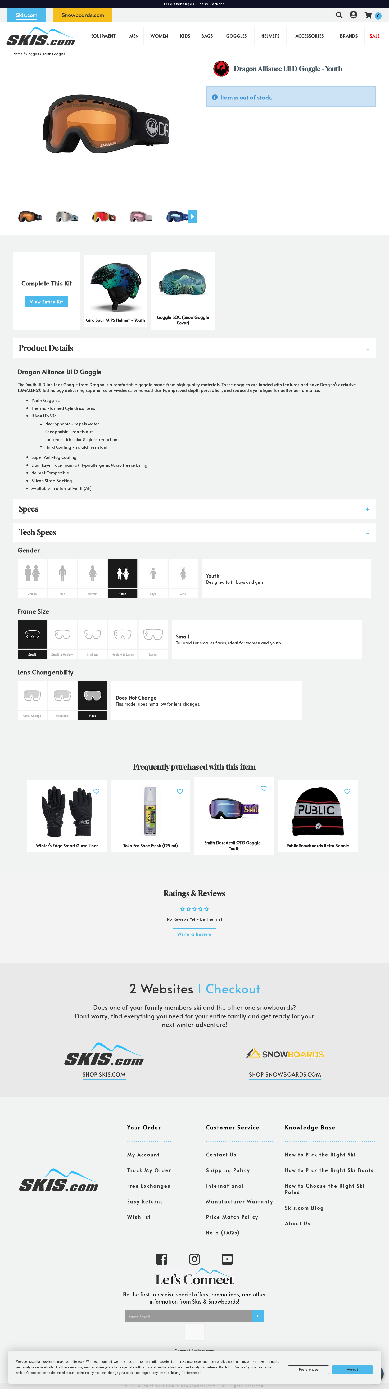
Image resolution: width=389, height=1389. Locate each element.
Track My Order (149, 1170)
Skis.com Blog (304, 1208)
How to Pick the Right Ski (320, 1154)
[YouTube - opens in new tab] (227, 1258)
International (225, 1186)
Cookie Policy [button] (84, 1373)
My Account (143, 1154)
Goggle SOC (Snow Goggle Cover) (183, 320)
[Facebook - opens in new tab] (161, 1258)
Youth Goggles (54, 53)
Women (159, 36)
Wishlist (139, 1217)
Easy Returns (145, 1201)
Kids (185, 36)
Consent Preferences (194, 1350)
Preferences (308, 1370)
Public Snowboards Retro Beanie (318, 845)
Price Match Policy (232, 1217)
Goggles (236, 36)
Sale (375, 36)
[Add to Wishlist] (96, 789)
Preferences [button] (191, 1373)
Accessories (310, 36)
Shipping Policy (228, 1170)
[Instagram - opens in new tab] (194, 1258)
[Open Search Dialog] (339, 15)
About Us (298, 1223)
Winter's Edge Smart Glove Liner (67, 845)
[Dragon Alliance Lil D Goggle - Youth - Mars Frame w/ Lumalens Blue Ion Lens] (178, 214)
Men (134, 36)
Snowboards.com (83, 15)
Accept (352, 1370)
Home (18, 53)
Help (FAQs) (223, 1232)
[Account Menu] (353, 15)
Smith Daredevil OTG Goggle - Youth (234, 845)
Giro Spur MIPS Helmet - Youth (115, 320)
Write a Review (194, 934)
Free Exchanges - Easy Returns (194, 3)
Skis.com (26, 15)
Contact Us (221, 1154)
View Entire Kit (46, 302)
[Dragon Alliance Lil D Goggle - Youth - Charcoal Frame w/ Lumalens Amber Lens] (29, 214)
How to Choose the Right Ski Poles (325, 1189)
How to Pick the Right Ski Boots (329, 1170)
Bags (207, 36)
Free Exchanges (149, 1186)
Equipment (103, 36)
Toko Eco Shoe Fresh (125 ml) (150, 845)
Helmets (270, 36)
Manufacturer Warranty (239, 1201)
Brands (349, 36)
